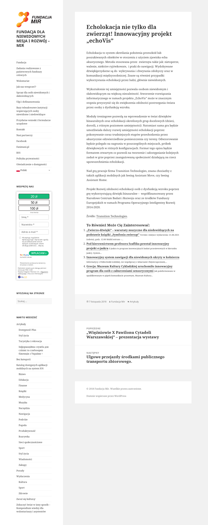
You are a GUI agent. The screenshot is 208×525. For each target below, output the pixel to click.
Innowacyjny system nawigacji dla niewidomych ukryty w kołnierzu (132, 257)
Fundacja (21, 62)
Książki (22, 391)
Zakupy (23, 465)
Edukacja (24, 379)
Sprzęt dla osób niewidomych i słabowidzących (33, 94)
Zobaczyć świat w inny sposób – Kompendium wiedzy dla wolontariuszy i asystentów (33, 508)
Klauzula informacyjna (35, 274)
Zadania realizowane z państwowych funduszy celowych (29, 72)
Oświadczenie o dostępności (31, 164)
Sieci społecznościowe (30, 442)
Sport (22, 447)
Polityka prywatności (27, 158)
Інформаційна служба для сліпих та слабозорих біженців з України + (34, 350)
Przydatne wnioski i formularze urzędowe (33, 122)
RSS (18, 152)
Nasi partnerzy (24, 135)
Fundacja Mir (118, 301)
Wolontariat (22, 80)
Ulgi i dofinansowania (28, 101)
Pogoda (23, 425)
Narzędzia (24, 408)
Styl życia (24, 335)
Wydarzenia (23, 476)
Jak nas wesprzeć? (26, 86)
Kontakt (20, 129)
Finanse (23, 385)
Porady (20, 470)
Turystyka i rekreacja (30, 341)
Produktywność (27, 430)
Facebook (21, 141)
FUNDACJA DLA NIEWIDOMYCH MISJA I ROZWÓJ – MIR (33, 38)
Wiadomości (25, 459)
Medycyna (24, 396)
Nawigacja (24, 413)
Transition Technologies (111, 216)
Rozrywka (24, 436)
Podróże (23, 419)
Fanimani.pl (22, 146)
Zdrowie (23, 493)
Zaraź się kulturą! (25, 499)
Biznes (22, 374)
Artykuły (21, 324)
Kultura (23, 482)
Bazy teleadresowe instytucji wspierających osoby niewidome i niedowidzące (31, 111)
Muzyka (23, 402)
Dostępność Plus (27, 329)
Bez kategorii (23, 359)
